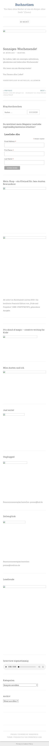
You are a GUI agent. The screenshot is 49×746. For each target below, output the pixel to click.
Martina (21, 53)
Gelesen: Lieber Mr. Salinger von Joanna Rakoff (13, 93)
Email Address (10, 141)
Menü (26, 22)
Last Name (9, 159)
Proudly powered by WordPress (24, 734)
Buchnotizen (24, 5)
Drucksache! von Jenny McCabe (35, 92)
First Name (9, 150)
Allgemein (35, 80)
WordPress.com (35, 737)
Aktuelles (25, 80)
